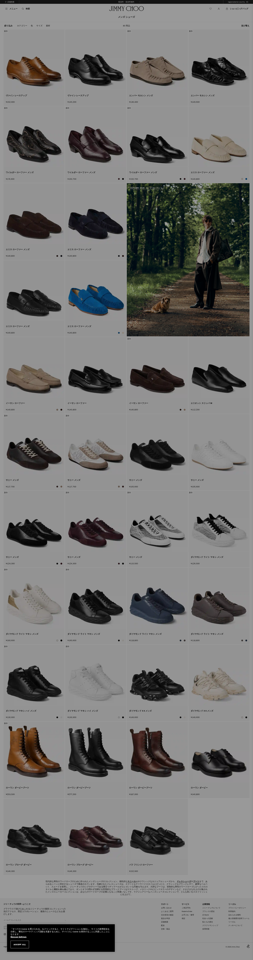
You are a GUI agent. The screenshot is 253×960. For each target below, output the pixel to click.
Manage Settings (19, 937)
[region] (61, 938)
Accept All (20, 944)
